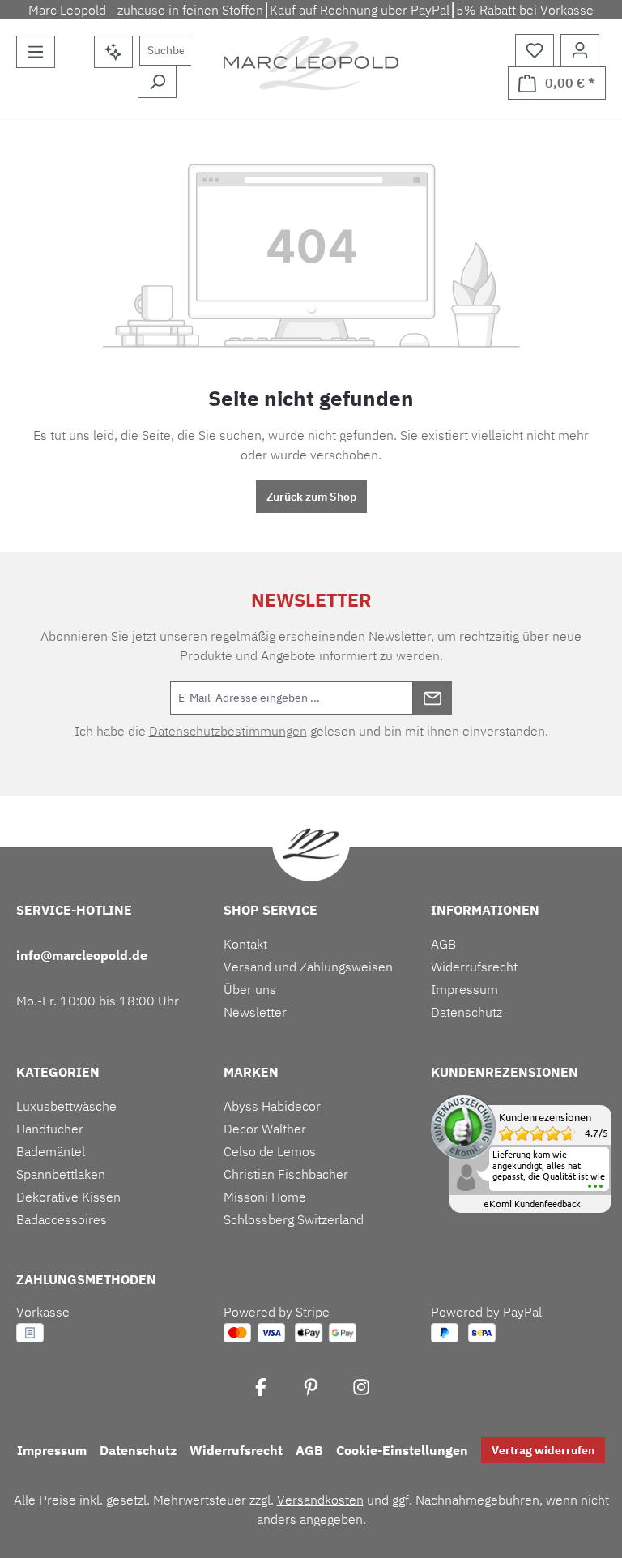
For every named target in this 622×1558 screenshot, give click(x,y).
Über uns (250, 989)
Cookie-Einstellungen (402, 1450)
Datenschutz (466, 1012)
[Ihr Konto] (579, 50)
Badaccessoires (61, 1219)
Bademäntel (50, 1151)
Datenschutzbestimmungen (228, 731)
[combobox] (165, 51)
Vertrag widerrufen (543, 1450)
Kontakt (245, 944)
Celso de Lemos (270, 1151)
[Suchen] (157, 82)
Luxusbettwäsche (66, 1106)
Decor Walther (265, 1128)
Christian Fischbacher (286, 1174)
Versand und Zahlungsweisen (308, 966)
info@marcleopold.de (81, 955)
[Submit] (432, 698)
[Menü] (35, 52)
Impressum (464, 989)
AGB (443, 944)
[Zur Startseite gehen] (311, 63)
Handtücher (49, 1128)
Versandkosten (320, 1500)
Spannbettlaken (60, 1174)
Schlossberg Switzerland (294, 1219)
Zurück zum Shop (311, 496)
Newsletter (255, 1012)
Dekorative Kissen (68, 1197)
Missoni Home (265, 1197)
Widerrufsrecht (474, 966)
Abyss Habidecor (272, 1106)
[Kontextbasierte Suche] (113, 52)
